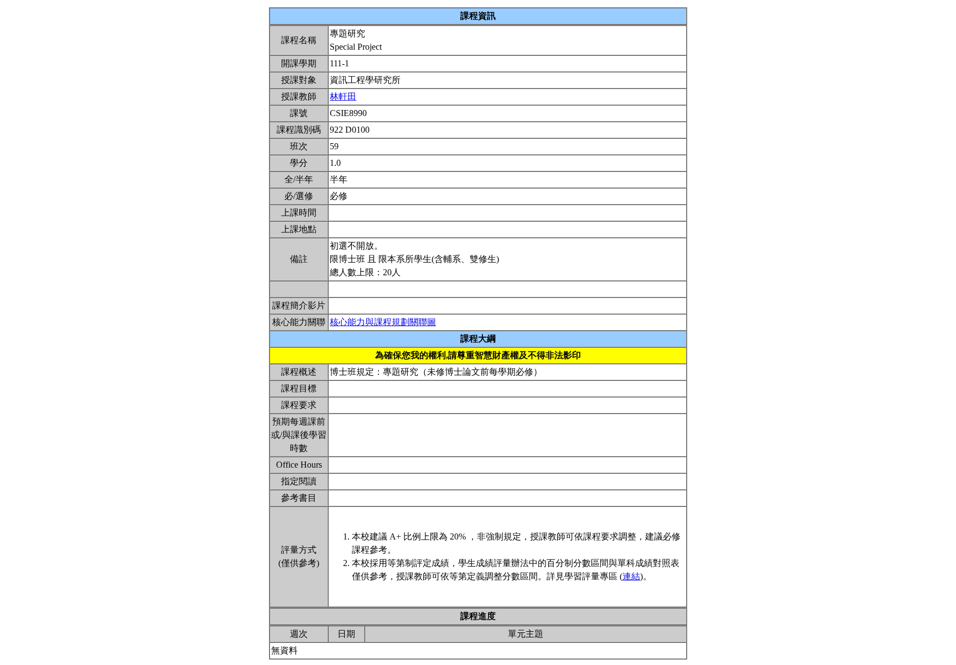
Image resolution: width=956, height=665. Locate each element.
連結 (631, 576)
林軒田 (343, 96)
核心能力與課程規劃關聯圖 (383, 322)
